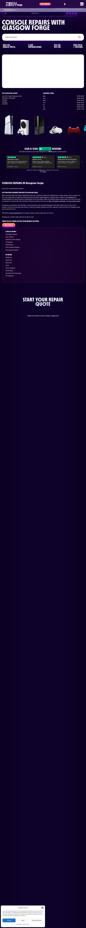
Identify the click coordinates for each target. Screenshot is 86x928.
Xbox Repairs (10, 237)
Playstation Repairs (11, 234)
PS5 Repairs (9, 244)
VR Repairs (9, 242)
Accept (9, 920)
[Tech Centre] (14, 4)
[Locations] (65, 4)
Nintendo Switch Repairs (13, 239)
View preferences (37, 920)
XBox (50, 201)
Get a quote (9, 225)
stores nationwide (15, 213)
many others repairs (74, 201)
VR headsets (70, 197)
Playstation (55, 201)
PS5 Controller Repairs (12, 247)
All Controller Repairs (12, 250)
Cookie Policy (19, 924)
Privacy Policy (26, 924)
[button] (42, 908)
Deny (23, 920)
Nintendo (62, 201)
